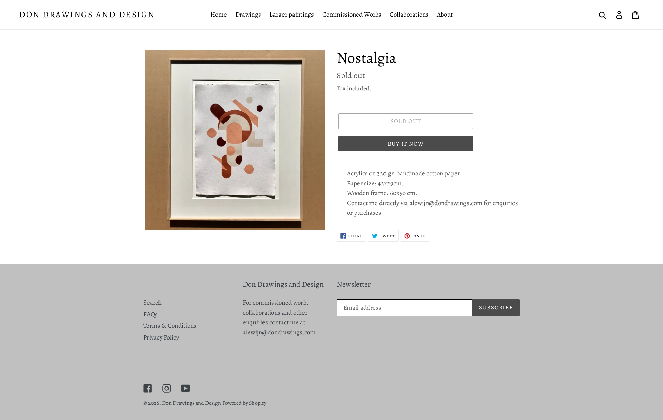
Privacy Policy (161, 337)
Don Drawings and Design (87, 14)
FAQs (150, 314)
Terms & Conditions (169, 325)
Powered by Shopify (244, 403)
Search (152, 302)
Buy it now (406, 144)
